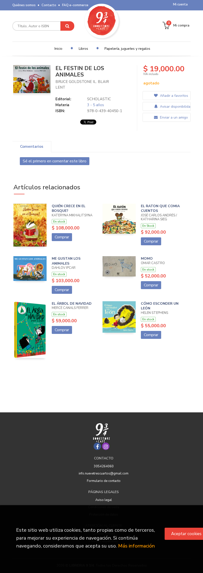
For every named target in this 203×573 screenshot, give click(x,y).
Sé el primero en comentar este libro (54, 161)
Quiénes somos (24, 5)
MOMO (147, 258)
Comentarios (31, 146)
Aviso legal (103, 500)
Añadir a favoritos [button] (173, 95)
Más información (136, 546)
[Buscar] (67, 26)
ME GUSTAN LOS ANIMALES (66, 261)
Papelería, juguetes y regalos (127, 48)
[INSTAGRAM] (105, 446)
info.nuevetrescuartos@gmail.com (103, 473)
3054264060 (104, 466)
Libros (83, 48)
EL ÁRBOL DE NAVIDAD (72, 303)
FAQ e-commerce (75, 5)
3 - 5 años (95, 104)
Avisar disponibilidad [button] (174, 106)
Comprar (62, 237)
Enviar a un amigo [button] (173, 117)
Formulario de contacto (104, 481)
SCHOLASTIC (99, 99)
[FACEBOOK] (97, 446)
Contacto (49, 5)
